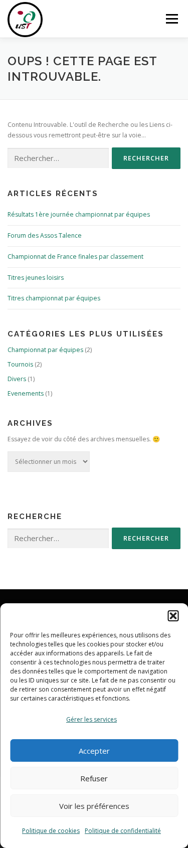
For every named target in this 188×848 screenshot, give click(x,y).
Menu (171, 19)
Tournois (20, 364)
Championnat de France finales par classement (75, 256)
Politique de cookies (51, 830)
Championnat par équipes (45, 350)
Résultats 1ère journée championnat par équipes (79, 214)
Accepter (94, 751)
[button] (173, 616)
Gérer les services (91, 719)
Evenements (26, 393)
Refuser (94, 778)
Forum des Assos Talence (45, 235)
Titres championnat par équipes (54, 298)
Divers (17, 379)
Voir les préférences (94, 806)
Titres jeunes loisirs (36, 277)
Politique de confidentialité (123, 830)
